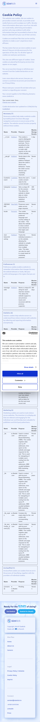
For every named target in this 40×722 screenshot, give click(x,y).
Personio (14, 211)
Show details (28, 367)
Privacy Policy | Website (15, 671)
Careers (10, 650)
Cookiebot (6, 109)
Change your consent (9, 102)
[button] (36, 3)
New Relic (14, 204)
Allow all (20, 374)
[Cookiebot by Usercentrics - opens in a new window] (29, 333)
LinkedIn (10, 709)
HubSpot (14, 137)
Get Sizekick (11, 611)
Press (9, 713)
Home (9, 641)
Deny (20, 387)
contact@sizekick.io (14, 700)
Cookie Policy (12, 675)
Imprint (10, 679)
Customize (19, 380)
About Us (10, 646)
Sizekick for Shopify (26, 611)
